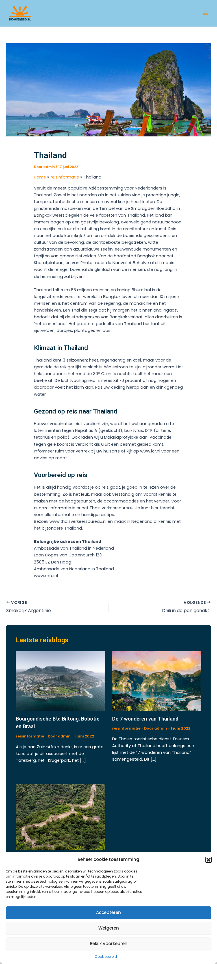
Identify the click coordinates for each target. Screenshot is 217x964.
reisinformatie (30, 736)
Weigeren (108, 928)
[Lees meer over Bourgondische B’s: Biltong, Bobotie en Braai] (60, 681)
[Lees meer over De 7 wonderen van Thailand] (156, 681)
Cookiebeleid (106, 956)
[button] (208, 860)
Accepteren (108, 912)
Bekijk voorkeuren (108, 943)
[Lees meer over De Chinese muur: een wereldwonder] (60, 817)
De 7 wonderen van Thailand (145, 719)
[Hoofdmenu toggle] (205, 13)
